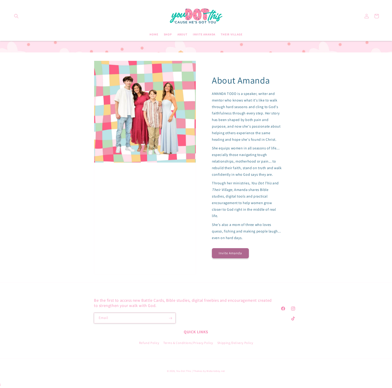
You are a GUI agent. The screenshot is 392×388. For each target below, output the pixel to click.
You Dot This (183, 371)
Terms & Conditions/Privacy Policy (188, 343)
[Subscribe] (170, 318)
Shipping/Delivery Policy (235, 343)
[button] (16, 16)
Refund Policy (149, 343)
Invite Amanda (230, 253)
